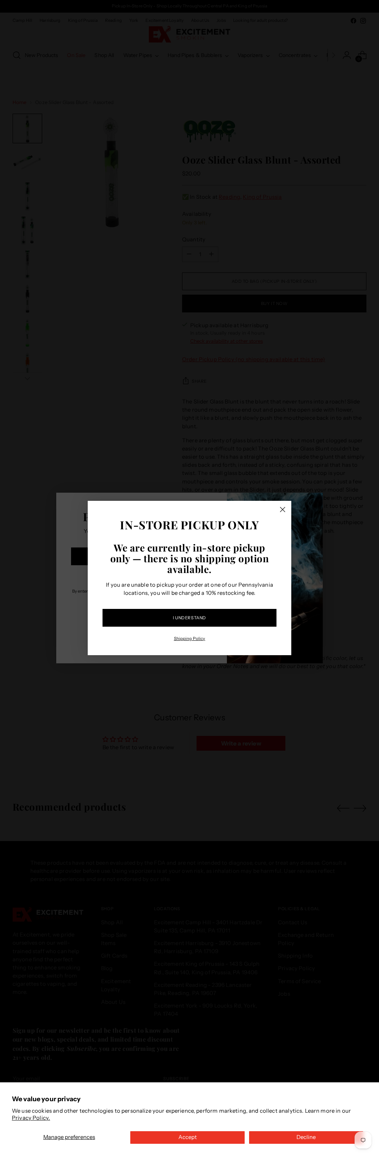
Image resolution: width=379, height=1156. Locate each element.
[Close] (282, 509)
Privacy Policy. (31, 1118)
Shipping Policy (189, 638)
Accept (187, 1137)
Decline (306, 1137)
